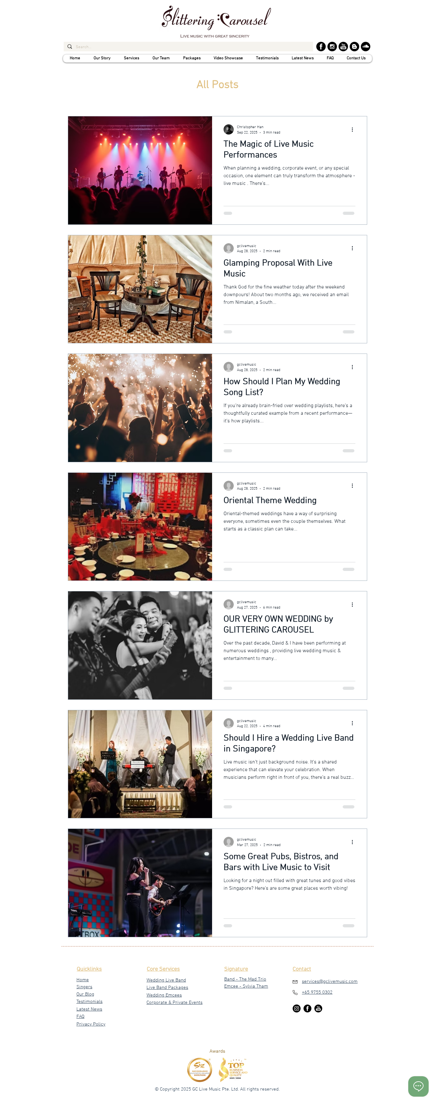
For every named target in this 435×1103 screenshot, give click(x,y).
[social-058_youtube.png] (343, 46)
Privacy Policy (90, 1024)
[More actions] (354, 129)
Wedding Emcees (164, 995)
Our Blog (85, 994)
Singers (84, 987)
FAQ (80, 1016)
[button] (102, 58)
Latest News (89, 1009)
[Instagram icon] (318, 1008)
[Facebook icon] (307, 1008)
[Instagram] (297, 1008)
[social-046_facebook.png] (321, 46)
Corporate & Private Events (174, 1002)
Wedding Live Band (166, 980)
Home (82, 980)
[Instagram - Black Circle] (332, 46)
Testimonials (89, 1001)
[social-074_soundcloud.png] (365, 46)
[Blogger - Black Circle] (354, 46)
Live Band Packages (167, 987)
